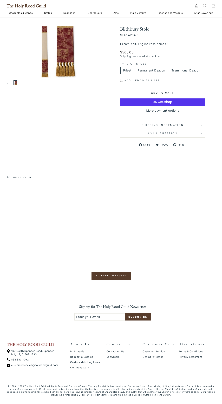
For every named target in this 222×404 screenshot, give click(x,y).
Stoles (48, 12)
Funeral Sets (94, 12)
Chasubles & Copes (21, 12)
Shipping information (163, 125)
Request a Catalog (81, 356)
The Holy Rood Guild (26, 6)
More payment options (162, 110)
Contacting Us (115, 351)
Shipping (125, 56)
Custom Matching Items (85, 362)
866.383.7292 (20, 359)
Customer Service (154, 351)
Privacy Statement (190, 356)
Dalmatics (69, 12)
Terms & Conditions (191, 351)
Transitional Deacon (185, 70)
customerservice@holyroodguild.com (34, 365)
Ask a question (162, 133)
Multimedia (77, 351)
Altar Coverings (203, 12)
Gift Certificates (153, 356)
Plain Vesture (138, 12)
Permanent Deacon (151, 70)
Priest (127, 70)
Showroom (113, 356)
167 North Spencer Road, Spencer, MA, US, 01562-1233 (32, 352)
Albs (116, 12)
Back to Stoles (113, 276)
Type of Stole (133, 63)
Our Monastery (79, 367)
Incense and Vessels (170, 12)
